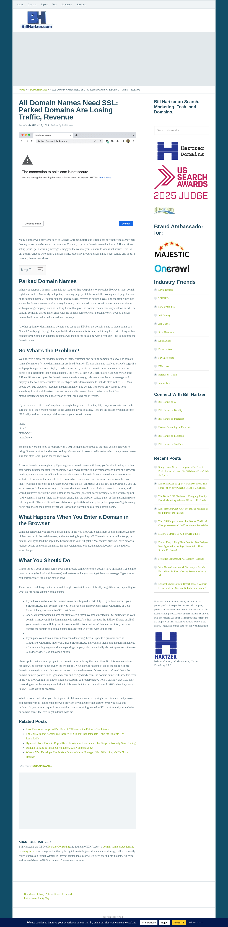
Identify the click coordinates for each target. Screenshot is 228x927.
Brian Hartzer (165, 349)
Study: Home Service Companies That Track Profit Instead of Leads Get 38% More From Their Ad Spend (183, 471)
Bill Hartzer (47, 20)
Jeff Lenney (164, 315)
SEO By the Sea (166, 306)
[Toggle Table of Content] (38, 270)
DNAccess (163, 366)
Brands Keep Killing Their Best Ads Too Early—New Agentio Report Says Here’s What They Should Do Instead (183, 546)
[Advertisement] (114, 60)
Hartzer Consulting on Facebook (174, 427)
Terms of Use (60, 894)
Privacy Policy (44, 894)
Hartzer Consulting (59, 846)
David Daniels (165, 290)
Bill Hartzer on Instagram (171, 418)
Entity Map (43, 898)
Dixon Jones (164, 340)
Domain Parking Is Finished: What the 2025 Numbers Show (59, 747)
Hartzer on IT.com (167, 374)
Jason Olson (164, 383)
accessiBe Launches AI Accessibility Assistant (181, 559)
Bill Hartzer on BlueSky (170, 410)
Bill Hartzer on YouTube (170, 444)
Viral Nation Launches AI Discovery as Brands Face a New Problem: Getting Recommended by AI (182, 571)
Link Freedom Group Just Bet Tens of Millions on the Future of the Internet (68, 729)
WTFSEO (163, 298)
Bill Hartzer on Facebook (171, 436)
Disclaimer (29, 894)
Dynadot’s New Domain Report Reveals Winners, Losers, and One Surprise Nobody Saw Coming (81, 743)
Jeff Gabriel (164, 324)
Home (22, 90)
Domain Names (38, 90)
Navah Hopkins (166, 357)
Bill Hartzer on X (167, 402)
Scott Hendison (166, 332)
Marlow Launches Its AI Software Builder (179, 533)
